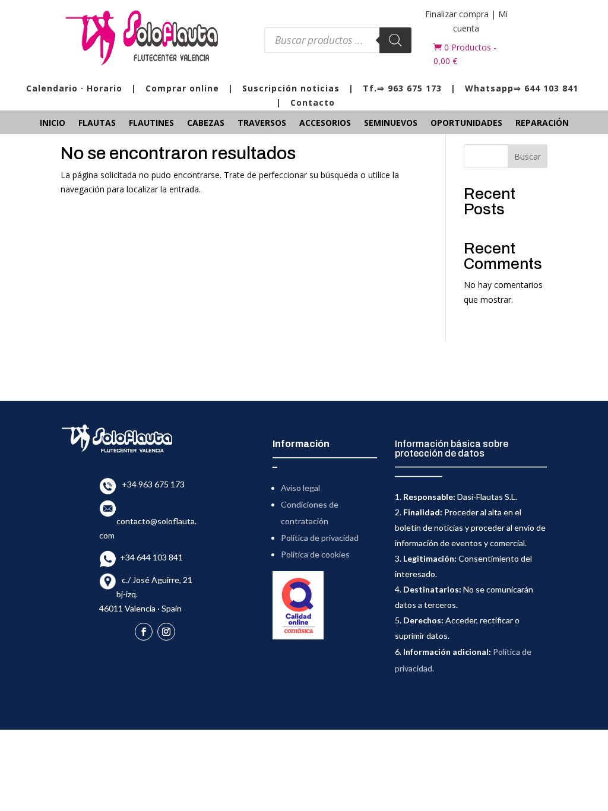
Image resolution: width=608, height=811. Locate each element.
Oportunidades (466, 123)
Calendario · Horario (74, 88)
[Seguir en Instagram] (166, 632)
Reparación (542, 123)
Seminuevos (390, 123)
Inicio (52, 123)
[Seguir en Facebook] (144, 632)
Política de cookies (315, 554)
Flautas (97, 123)
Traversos (262, 123)
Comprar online (182, 88)
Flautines (151, 123)
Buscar (527, 156)
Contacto (312, 102)
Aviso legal (300, 488)
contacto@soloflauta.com (148, 521)
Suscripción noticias (291, 88)
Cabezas (205, 123)
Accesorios (325, 123)
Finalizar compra (457, 14)
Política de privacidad (320, 538)
